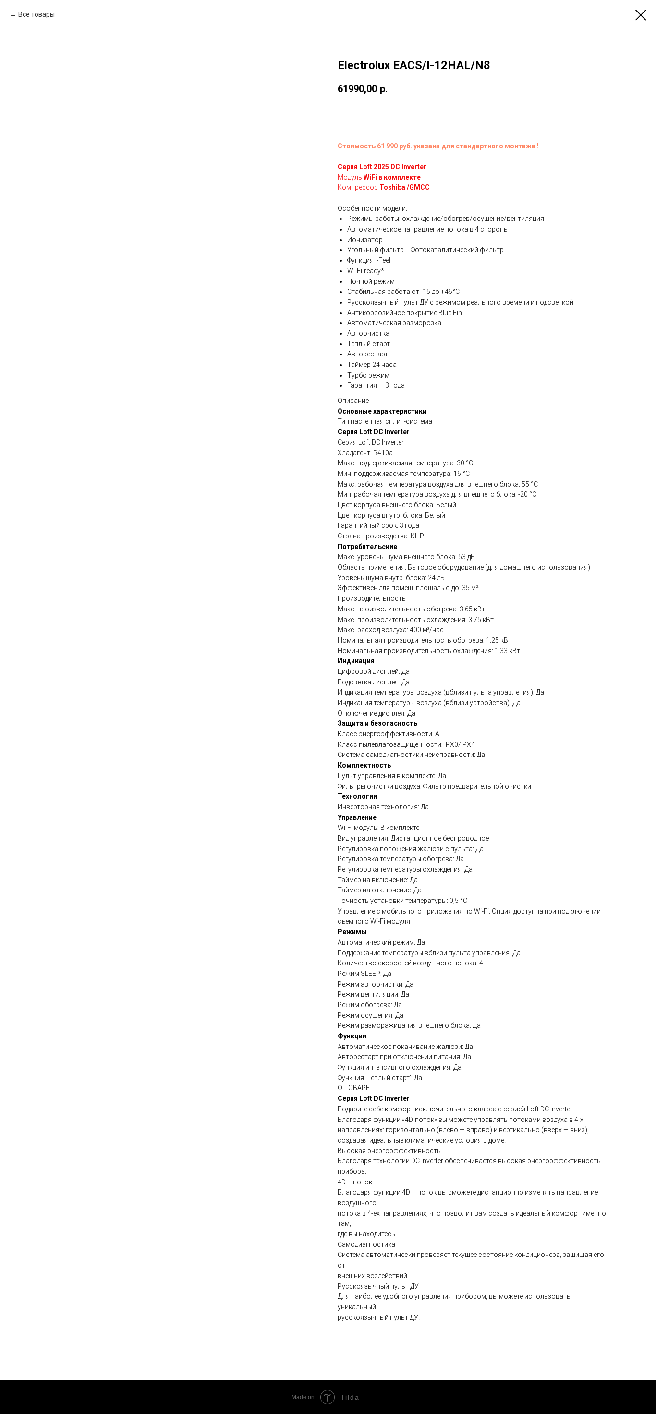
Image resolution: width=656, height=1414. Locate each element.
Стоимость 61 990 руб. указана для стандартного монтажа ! (438, 146)
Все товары (36, 14)
